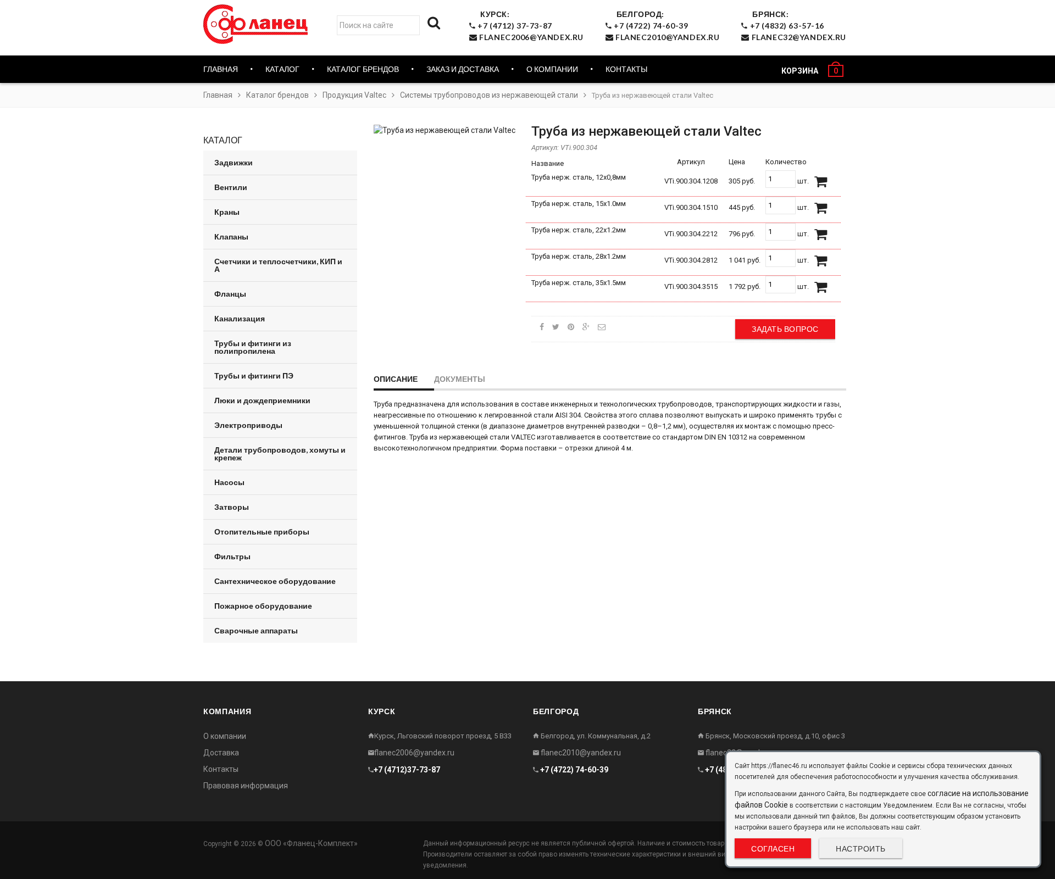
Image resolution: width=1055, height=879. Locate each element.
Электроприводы (248, 425)
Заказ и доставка (462, 69)
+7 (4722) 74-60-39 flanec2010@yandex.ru (665, 25)
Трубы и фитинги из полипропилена (252, 346)
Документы (459, 378)
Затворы (231, 506)
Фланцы (230, 293)
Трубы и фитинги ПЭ (253, 375)
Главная (220, 69)
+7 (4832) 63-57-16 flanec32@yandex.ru (797, 25)
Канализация (239, 318)
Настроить (861, 848)
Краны (227, 211)
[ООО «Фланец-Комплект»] (258, 24)
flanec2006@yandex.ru (414, 752)
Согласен (773, 848)
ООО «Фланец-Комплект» (311, 843)
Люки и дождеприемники (262, 400)
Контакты (626, 69)
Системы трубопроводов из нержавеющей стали (489, 95)
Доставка (221, 752)
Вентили (230, 187)
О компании (552, 69)
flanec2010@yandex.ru (580, 752)
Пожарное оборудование (263, 605)
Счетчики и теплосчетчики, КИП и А (278, 265)
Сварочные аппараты (256, 630)
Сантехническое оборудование (275, 581)
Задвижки (233, 162)
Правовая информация (245, 785)
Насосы (229, 482)
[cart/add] (820, 181)
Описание (396, 378)
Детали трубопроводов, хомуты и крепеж (280, 453)
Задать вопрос (785, 328)
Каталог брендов (277, 95)
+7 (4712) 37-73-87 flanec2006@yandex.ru (530, 25)
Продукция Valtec (354, 95)
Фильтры (232, 556)
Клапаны (231, 236)
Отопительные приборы (261, 531)
